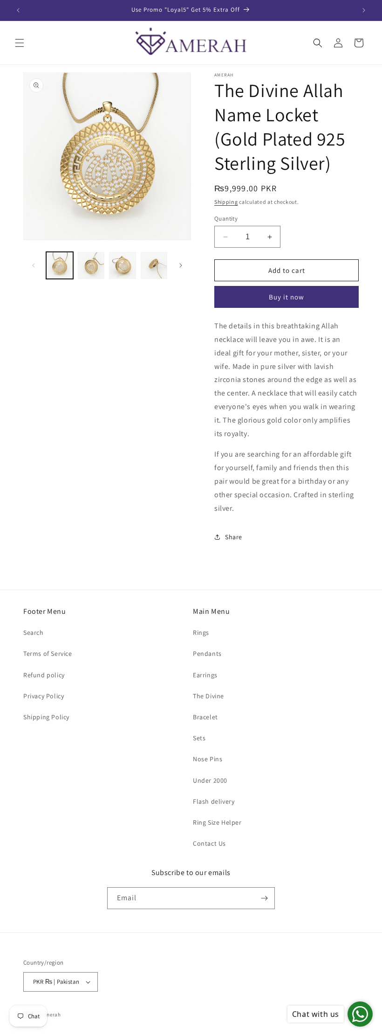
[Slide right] (181, 265)
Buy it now (286, 296)
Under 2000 (210, 780)
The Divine (208, 696)
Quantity (226, 218)
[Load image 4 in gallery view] (154, 265)
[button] (19, 43)
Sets (199, 738)
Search (33, 632)
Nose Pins (207, 759)
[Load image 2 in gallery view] (91, 265)
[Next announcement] (364, 10)
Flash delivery (213, 801)
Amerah (51, 1014)
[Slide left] (33, 265)
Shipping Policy (46, 717)
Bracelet (205, 717)
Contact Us (209, 843)
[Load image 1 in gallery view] (59, 265)
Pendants (207, 653)
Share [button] (233, 537)
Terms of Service (47, 653)
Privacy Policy (43, 696)
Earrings (205, 675)
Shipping (226, 201)
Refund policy (44, 675)
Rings (201, 632)
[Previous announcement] (18, 10)
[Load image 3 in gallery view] (122, 265)
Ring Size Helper (217, 822)
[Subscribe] (264, 898)
